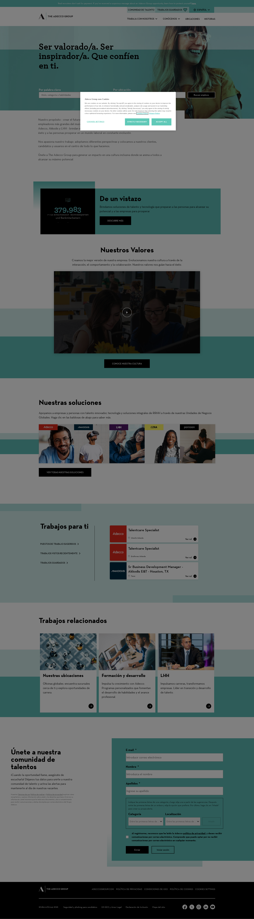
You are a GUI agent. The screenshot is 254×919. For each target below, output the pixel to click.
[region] (128, 111)
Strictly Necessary (137, 122)
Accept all (161, 122)
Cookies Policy (142, 113)
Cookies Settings (95, 122)
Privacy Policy (154, 113)
